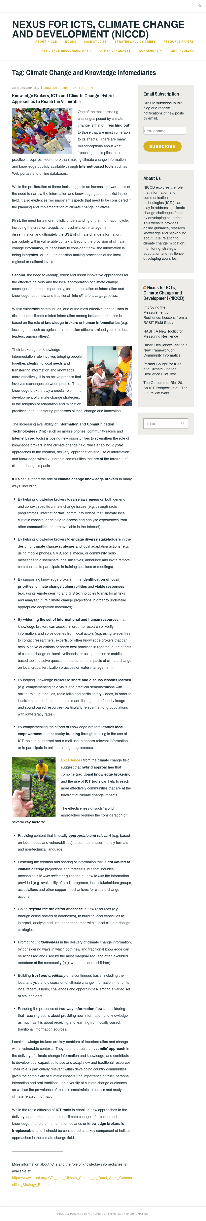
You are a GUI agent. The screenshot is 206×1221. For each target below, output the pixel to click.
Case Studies (95, 41)
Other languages (115, 50)
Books (70, 41)
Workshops (149, 50)
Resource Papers (179, 41)
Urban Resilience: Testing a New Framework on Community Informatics (165, 349)
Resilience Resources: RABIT (66, 50)
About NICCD (46, 41)
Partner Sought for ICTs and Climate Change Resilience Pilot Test (162, 368)
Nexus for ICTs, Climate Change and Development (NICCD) (98, 29)
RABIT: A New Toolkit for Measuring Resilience (163, 333)
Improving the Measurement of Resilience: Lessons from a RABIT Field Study (165, 314)
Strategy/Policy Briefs (135, 41)
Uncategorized (84, 88)
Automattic (139, 1214)
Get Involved (182, 50)
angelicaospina (56, 88)
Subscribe (162, 146)
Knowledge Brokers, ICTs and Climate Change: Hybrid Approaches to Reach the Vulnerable (63, 98)
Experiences (71, 760)
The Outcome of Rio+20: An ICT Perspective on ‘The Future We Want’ (165, 387)
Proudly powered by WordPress (81, 1214)
